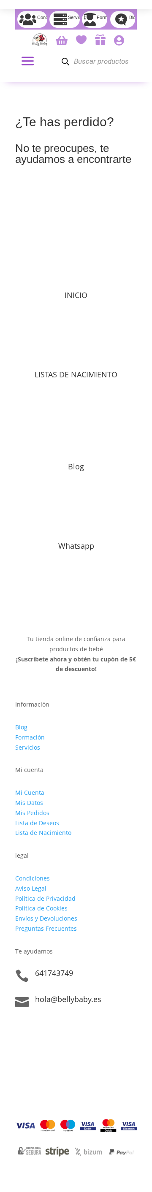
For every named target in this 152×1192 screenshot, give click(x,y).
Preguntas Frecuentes (46, 928)
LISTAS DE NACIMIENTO (76, 374)
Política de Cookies (41, 908)
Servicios (27, 747)
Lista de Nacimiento (43, 833)
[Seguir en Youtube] (72, 1028)
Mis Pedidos (32, 813)
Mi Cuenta (29, 792)
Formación (30, 737)
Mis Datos (29, 803)
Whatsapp (76, 546)
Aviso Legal (30, 888)
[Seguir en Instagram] (39, 1028)
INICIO (76, 295)
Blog (76, 466)
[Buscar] (65, 61)
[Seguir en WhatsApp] (55, 1028)
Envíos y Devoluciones (46, 918)
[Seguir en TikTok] (22, 1028)
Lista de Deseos (37, 823)
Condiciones (32, 878)
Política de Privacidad (45, 898)
